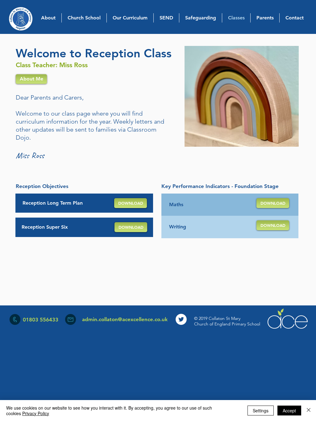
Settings (260, 410)
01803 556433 (40, 320)
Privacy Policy (35, 413)
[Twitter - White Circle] (181, 319)
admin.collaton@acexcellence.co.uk (125, 319)
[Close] (308, 410)
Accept (289, 410)
